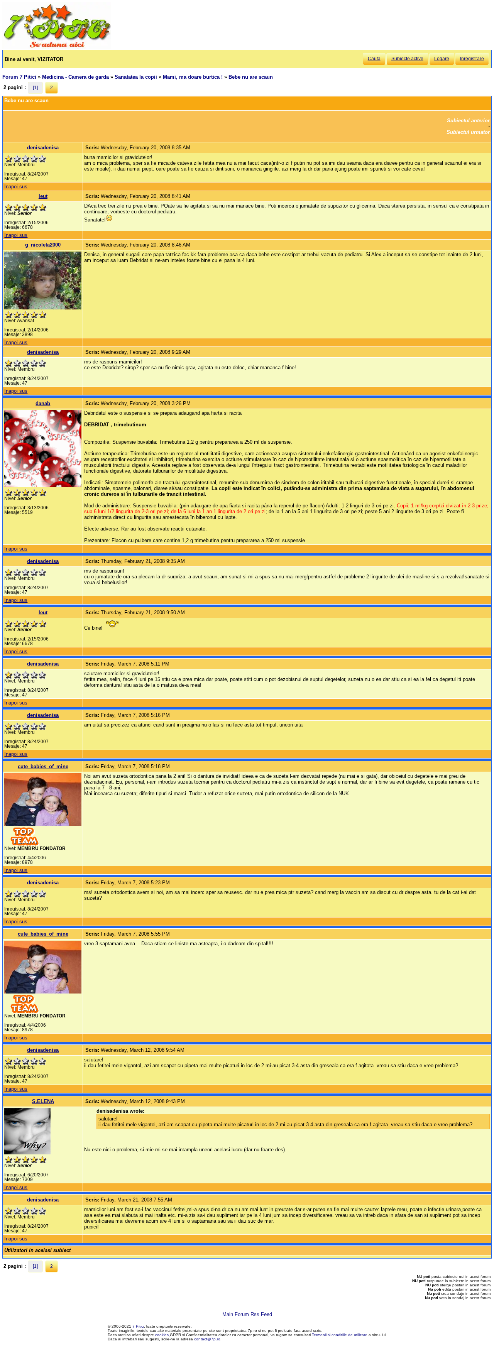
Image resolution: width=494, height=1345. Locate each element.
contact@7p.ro (207, 1339)
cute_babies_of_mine (43, 766)
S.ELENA (43, 1101)
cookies (162, 1335)
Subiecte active (407, 58)
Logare (441, 58)
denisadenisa (43, 147)
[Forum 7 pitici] (56, 47)
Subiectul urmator (468, 132)
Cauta (374, 58)
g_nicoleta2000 (43, 245)
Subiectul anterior (468, 120)
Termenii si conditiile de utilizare (339, 1335)
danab (43, 403)
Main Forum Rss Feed (247, 1314)
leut (43, 196)
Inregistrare (472, 58)
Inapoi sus (15, 186)
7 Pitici (138, 1326)
